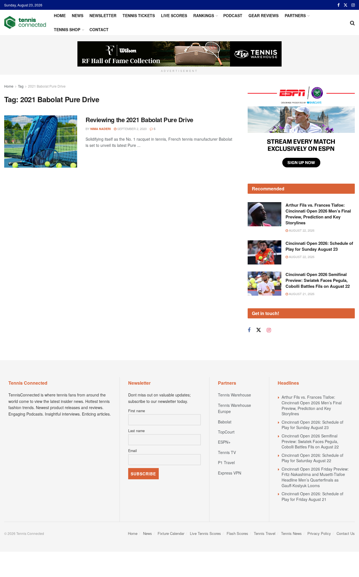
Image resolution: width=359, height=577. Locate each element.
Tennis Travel (264, 533)
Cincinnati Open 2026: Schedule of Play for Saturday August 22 (312, 458)
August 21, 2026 (301, 293)
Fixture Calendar (171, 533)
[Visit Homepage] (25, 22)
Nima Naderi (100, 129)
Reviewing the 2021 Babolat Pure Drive (139, 119)
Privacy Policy (319, 533)
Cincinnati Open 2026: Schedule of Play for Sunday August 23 (319, 246)
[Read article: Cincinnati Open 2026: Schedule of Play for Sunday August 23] (264, 252)
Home (60, 15)
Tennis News (291, 533)
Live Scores (174, 15)
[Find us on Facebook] (338, 5)
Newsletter (102, 15)
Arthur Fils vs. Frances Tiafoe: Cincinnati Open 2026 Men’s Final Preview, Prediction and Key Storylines (318, 214)
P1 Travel (226, 462)
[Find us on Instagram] (353, 5)
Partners (295, 15)
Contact (99, 29)
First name (136, 410)
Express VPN (229, 473)
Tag (21, 86)
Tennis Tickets (139, 15)
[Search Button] (352, 22)
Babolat (224, 422)
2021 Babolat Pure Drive (47, 86)
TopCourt (226, 432)
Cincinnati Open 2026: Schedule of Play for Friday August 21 (312, 496)
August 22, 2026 (301, 230)
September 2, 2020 (131, 128)
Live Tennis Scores (205, 533)
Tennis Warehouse (234, 395)
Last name (136, 430)
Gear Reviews (263, 15)
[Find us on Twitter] (346, 5)
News (77, 15)
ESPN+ (224, 442)
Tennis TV (227, 452)
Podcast (232, 15)
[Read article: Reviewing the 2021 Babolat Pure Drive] (40, 141)
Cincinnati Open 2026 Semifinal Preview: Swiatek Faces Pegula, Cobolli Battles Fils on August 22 (318, 280)
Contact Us (346, 533)
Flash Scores (237, 533)
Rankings (203, 15)
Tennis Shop (67, 29)
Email (132, 450)
